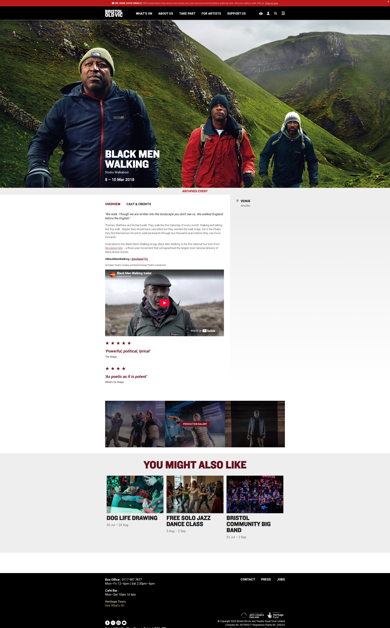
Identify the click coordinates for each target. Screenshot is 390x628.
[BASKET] (261, 13)
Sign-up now (271, 3)
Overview (112, 204)
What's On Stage (114, 382)
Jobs (281, 579)
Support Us (236, 13)
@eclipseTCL (139, 259)
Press (266, 579)
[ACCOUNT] (268, 13)
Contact (248, 579)
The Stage (111, 356)
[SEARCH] (275, 13)
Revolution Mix (114, 248)
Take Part (187, 13)
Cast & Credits (138, 204)
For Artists (211, 13)
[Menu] (283, 13)
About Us (165, 13)
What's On (144, 13)
